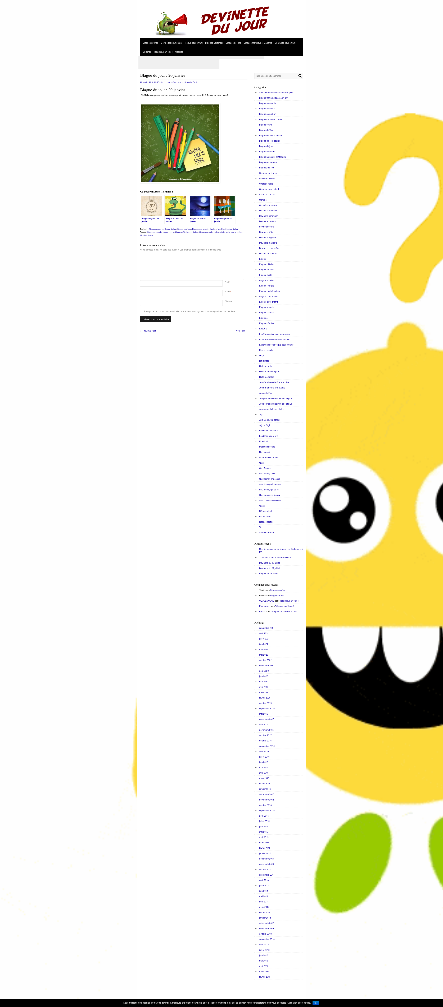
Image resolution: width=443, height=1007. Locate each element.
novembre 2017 (266, 729)
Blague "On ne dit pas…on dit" (273, 97)
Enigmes (147, 51)
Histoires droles (266, 376)
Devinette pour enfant (269, 248)
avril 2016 (264, 772)
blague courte (168, 232)
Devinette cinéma (267, 221)
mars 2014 (264, 906)
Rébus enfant (265, 510)
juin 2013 (263, 955)
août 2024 (264, 633)
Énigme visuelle (266, 307)
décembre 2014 (266, 858)
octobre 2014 (265, 869)
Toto (261, 527)
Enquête (263, 328)
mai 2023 (263, 654)
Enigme (262, 258)
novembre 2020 (266, 665)
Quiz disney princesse (269, 478)
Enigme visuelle (266, 312)
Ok (315, 1003)
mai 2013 (263, 960)
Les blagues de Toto (268, 435)
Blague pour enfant (200, 228)
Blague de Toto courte (269, 140)
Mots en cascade (267, 446)
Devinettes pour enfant (171, 42)
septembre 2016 (267, 745)
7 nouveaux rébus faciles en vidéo (275, 557)
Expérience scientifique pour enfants (276, 344)
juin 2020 (263, 676)
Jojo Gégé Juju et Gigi (269, 419)
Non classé (264, 451)
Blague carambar (267, 113)
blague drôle (180, 232)
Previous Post (148, 330)
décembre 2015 (266, 794)
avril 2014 (264, 901)
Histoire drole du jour (229, 228)
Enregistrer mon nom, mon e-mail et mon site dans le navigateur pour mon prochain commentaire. (190, 311)
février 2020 (264, 697)
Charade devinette (268, 172)
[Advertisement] (201, 57)
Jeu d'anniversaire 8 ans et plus (274, 382)
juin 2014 (263, 890)
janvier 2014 (265, 917)
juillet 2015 (264, 821)
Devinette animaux (268, 210)
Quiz (261, 462)
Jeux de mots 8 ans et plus (271, 409)
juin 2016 (263, 761)
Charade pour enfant (269, 188)
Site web (229, 301)
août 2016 (264, 751)
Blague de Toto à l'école (270, 135)
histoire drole (219, 232)
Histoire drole (214, 228)
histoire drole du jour (234, 232)
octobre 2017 (265, 735)
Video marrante (266, 532)
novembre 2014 (266, 863)
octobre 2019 (265, 702)
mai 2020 (263, 681)
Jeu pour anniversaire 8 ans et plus (275, 403)
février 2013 (264, 976)
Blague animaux (267, 108)
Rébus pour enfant (193, 42)
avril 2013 (264, 965)
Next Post (241, 330)
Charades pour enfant (285, 42)
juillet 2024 (264, 638)
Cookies (179, 51)
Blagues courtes (150, 42)
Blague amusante (156, 228)
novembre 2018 (266, 719)
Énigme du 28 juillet (268, 573)
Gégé (261, 355)
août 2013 (264, 944)
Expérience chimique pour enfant (274, 333)
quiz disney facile (267, 473)
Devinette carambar (268, 215)
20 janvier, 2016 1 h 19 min (151, 82)
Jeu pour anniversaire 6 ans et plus (275, 398)
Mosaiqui (263, 441)
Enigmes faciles (266, 323)
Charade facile (266, 183)
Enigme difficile (266, 264)
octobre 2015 (265, 804)
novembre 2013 (266, 928)
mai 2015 (263, 831)
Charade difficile (267, 178)
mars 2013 (264, 971)
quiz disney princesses (270, 484)
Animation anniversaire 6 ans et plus (276, 92)
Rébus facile (265, 516)
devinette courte (266, 226)
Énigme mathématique (270, 290)
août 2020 (264, 670)
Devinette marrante (268, 242)
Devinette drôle (266, 231)
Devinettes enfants (268, 253)
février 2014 (264, 912)
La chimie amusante (268, 430)
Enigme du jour (266, 269)
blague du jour (192, 232)
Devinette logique (267, 237)
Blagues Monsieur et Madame (258, 42)
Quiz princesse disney (269, 494)
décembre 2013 (266, 922)
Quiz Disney (265, 468)
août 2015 (264, 815)
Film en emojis (266, 349)
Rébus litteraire (266, 521)
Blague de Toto (266, 129)
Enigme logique (266, 285)
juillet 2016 (264, 756)
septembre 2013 (267, 939)
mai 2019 (263, 713)
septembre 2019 (267, 708)
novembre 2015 (266, 799)
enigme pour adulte (268, 296)
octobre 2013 (265, 933)
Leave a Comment (173, 82)
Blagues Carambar (214, 42)
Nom (227, 281)
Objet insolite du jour (269, 457)
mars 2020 (264, 692)
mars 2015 (264, 842)
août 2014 (264, 880)
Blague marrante (184, 228)
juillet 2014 (264, 885)
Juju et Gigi (264, 425)
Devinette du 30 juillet (269, 562)
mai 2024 (263, 649)
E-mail (228, 291)
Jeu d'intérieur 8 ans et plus (272, 387)
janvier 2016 (265, 788)
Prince (262, 611)
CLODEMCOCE (266, 600)
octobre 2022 (265, 660)
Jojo (261, 414)
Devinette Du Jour (192, 82)
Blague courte (265, 124)
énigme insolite (266, 280)
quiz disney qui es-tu (269, 489)
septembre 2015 (267, 810)
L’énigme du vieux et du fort (284, 611)
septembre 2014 (267, 874)
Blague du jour (170, 228)
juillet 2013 (264, 949)
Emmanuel (264, 606)
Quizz (262, 505)
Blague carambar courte (270, 119)
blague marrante (206, 232)
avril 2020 (264, 686)
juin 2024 (263, 643)
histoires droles (146, 235)
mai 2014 (263, 896)
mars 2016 (264, 778)
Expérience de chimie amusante (274, 339)
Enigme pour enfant (268, 301)
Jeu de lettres (265, 392)
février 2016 (264, 783)
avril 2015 (264, 837)
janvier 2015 (265, 853)
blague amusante (154, 232)
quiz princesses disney (270, 500)
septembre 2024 (267, 627)
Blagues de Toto (233, 42)
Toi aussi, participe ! (163, 51)
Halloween (264, 360)
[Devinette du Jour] (221, 37)
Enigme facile (265, 274)
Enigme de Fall (277, 595)
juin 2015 (263, 826)
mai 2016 (263, 767)
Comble (263, 199)
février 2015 (264, 847)
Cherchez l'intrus (267, 194)
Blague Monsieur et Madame (272, 156)
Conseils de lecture (268, 205)
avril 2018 (264, 724)
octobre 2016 (265, 740)
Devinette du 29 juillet (269, 568)
